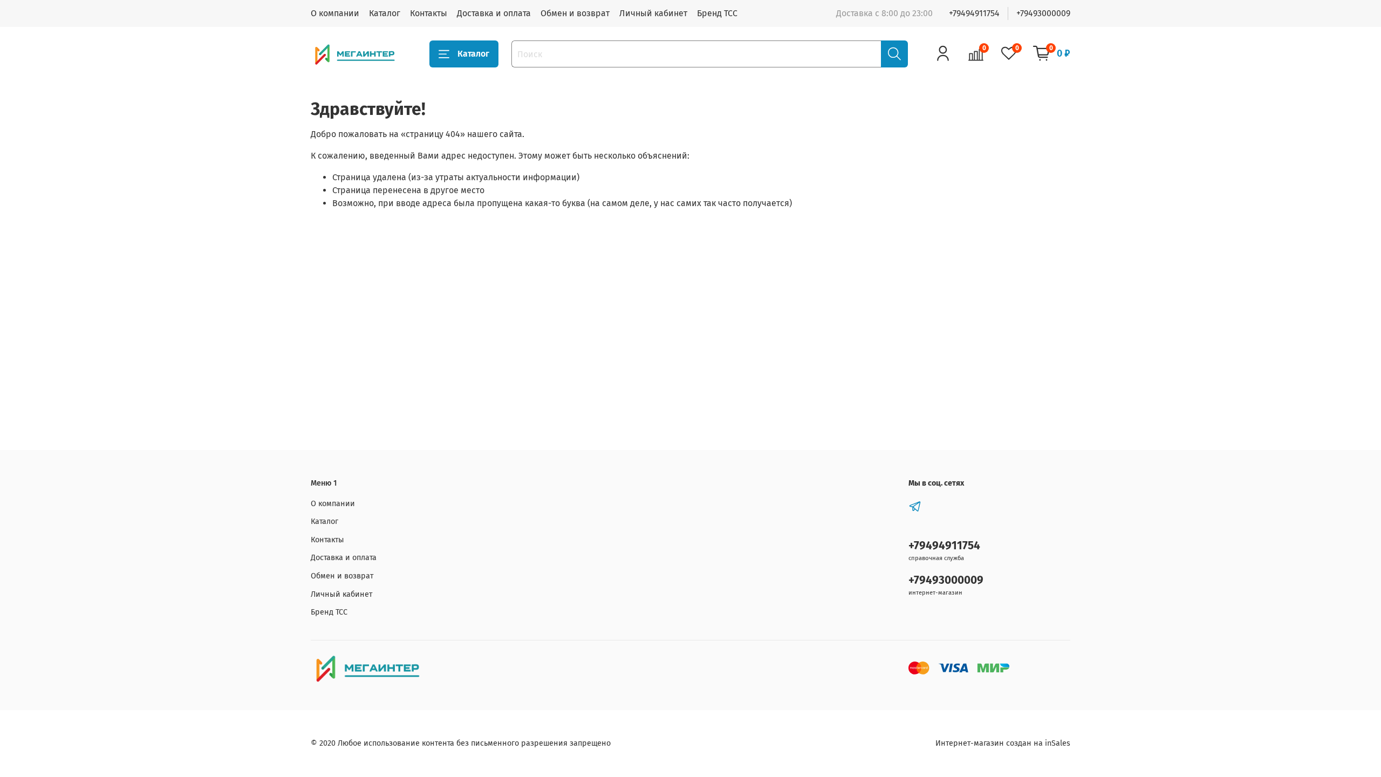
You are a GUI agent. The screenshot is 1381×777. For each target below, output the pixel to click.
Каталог (384, 13)
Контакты (428, 13)
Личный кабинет (653, 13)
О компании (335, 13)
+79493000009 (1043, 13)
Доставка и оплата (494, 13)
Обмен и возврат (575, 13)
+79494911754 (974, 13)
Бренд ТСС (717, 13)
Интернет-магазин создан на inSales (1002, 743)
